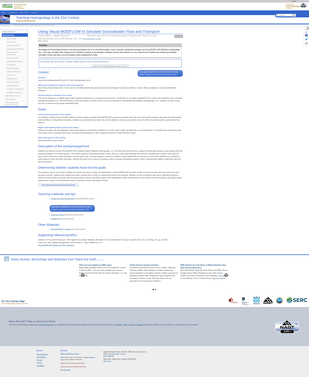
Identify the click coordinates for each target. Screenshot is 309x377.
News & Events (24, 12)
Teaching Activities (13, 58)
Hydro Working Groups (12, 96)
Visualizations (11, 65)
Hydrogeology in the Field (15, 49)
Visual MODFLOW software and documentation (56, 245)
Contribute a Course (13, 82)
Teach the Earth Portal (8, 31)
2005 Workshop (10, 99)
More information (65, 370)
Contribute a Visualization (15, 89)
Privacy (39, 363)
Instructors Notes (57, 215)
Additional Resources (14, 72)
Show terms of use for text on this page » (73, 363)
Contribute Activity (12, 85)
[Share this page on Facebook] (306, 35)
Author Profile (179, 36)
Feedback (40, 366)
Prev (83, 275)
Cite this (45, 41)
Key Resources (13, 12)
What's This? (107, 361)
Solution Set (55, 219)
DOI (39, 41)
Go (294, 15)
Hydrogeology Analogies (15, 61)
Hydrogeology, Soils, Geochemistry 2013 (11, 104)
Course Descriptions (13, 45)
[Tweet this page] (306, 39)
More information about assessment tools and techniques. (59, 185)
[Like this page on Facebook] (306, 32)
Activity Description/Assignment (63, 199)
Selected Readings (13, 68)
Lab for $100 (11, 75)
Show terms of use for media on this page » (73, 366)
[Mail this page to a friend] (306, 44)
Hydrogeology (8, 35)
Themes (4, 12)
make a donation (136, 325)
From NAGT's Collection (292, 6)
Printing (39, 360)
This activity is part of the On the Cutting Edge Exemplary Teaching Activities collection (122, 36)
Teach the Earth (5, 25)
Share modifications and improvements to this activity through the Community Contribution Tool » (158, 73)
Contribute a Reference (14, 92)
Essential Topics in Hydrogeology (13, 53)
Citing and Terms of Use (70, 354)
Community (34, 12)
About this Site (42, 354)
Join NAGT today (120, 325)
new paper (223, 276)
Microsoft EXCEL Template (61, 229)
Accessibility (41, 357)
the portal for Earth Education (20, 6)
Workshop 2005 (12, 79)
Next (226, 275)
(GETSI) (215, 278)
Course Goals (11, 42)
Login (294, 1)
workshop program (46, 325)
